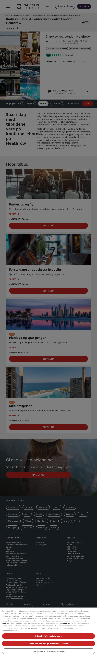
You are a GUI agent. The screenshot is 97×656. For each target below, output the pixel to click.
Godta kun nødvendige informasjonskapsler (48, 644)
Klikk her (6, 623)
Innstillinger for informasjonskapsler (48, 651)
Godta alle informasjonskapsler (48, 636)
